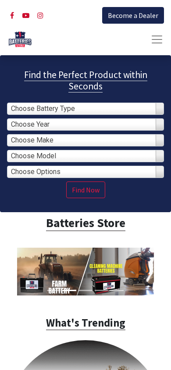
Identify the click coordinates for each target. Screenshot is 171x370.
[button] (13, 271)
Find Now (86, 189)
